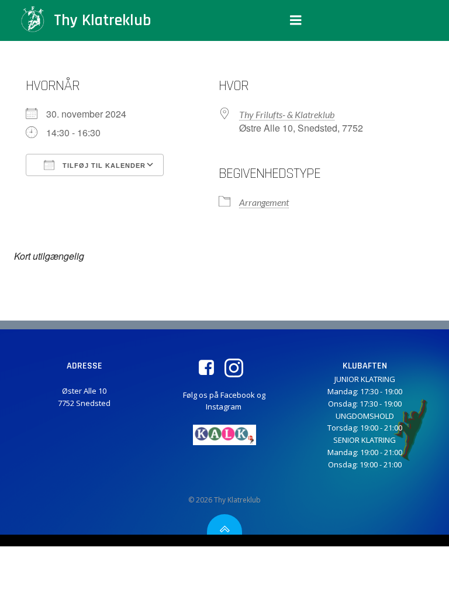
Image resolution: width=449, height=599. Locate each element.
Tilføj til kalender (103, 165)
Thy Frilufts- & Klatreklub (286, 114)
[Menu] (296, 20)
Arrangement (264, 202)
